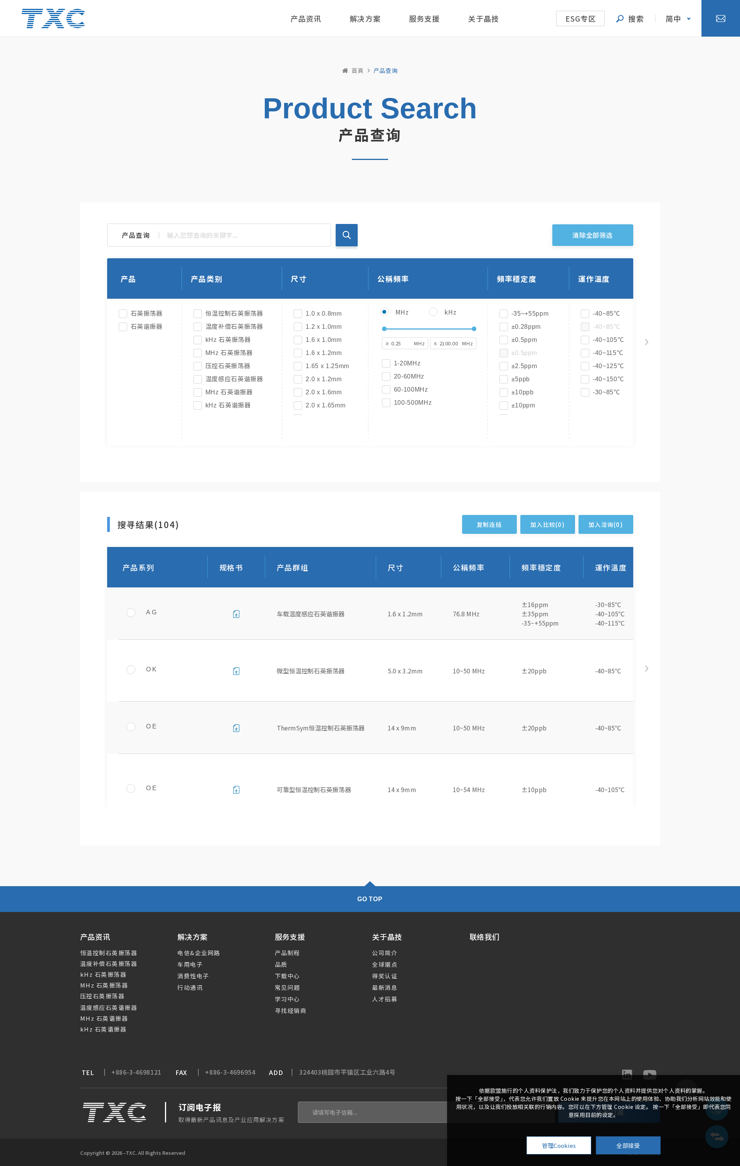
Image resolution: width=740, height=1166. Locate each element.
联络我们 (484, 936)
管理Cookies (559, 1145)
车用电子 (190, 964)
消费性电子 (193, 976)
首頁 (358, 70)
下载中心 (287, 976)
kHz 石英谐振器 (103, 1029)
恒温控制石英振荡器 (109, 953)
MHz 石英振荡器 (104, 985)
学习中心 (287, 999)
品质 (281, 964)
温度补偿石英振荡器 (109, 963)
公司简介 (384, 953)
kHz (450, 311)
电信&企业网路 (198, 953)
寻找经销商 (291, 1010)
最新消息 (384, 987)
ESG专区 (580, 18)
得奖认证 (384, 976)
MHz (402, 311)
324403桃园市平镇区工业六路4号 (347, 1072)
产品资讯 (306, 18)
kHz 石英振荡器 (103, 974)
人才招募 (384, 999)
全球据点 (384, 964)
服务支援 (424, 18)
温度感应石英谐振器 (109, 1007)
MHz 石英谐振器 (104, 1018)
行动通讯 (190, 987)
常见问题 (287, 987)
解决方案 (365, 18)
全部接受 (628, 1145)
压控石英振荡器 (102, 996)
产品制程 (287, 953)
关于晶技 (483, 18)
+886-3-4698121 (136, 1072)
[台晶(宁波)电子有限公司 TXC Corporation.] (53, 18)
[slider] (384, 328)
